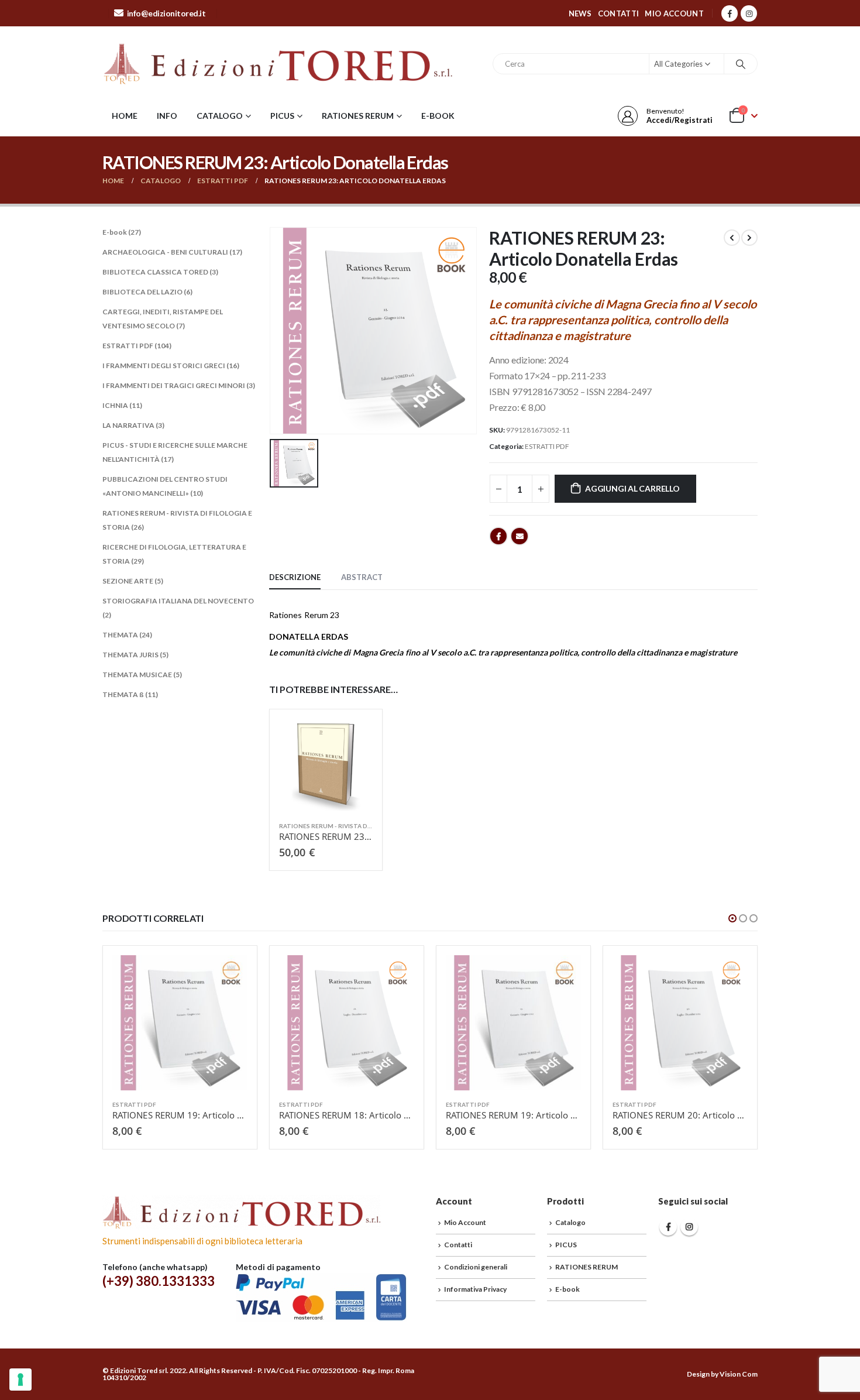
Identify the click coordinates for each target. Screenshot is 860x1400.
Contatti (618, 13)
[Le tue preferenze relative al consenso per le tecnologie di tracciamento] (20, 1379)
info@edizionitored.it (166, 13)
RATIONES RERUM (358, 116)
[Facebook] (729, 13)
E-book (438, 116)
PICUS (282, 116)
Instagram (689, 1227)
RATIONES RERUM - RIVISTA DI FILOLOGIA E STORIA (355, 825)
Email (519, 536)
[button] (732, 918)
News (580, 13)
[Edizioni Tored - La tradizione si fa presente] (277, 63)
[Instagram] (749, 13)
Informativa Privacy (475, 1289)
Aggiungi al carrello (632, 488)
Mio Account (674, 13)
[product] (326, 765)
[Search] (740, 64)
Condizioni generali (475, 1266)
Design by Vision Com (722, 1374)
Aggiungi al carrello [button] (353, 738)
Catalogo (220, 116)
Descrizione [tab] (295, 577)
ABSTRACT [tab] (362, 577)
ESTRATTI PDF (547, 446)
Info (167, 116)
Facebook (498, 536)
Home (124, 116)
